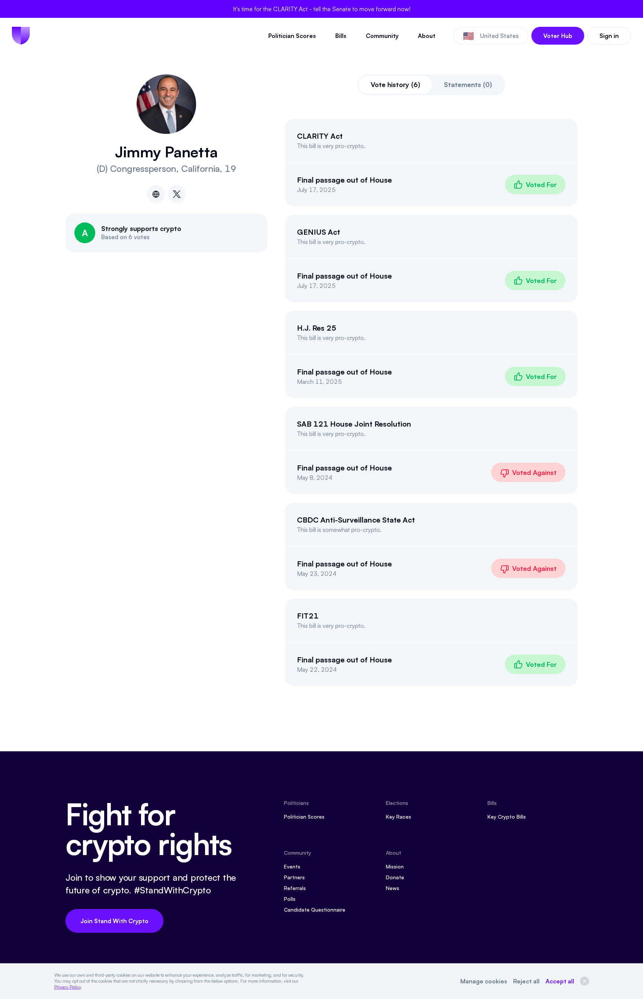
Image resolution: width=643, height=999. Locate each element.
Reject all (526, 981)
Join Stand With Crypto (114, 921)
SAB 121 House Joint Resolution (354, 423)
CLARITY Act (320, 136)
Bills (340, 35)
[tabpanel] (431, 402)
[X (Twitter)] (177, 194)
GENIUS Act (318, 232)
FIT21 (308, 615)
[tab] (395, 85)
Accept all (560, 981)
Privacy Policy (67, 987)
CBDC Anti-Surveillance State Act (356, 519)
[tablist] (431, 84)
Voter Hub (557, 35)
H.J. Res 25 (316, 328)
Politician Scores (292, 35)
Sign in (609, 35)
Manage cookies (483, 981)
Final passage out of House (344, 179)
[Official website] (156, 194)
